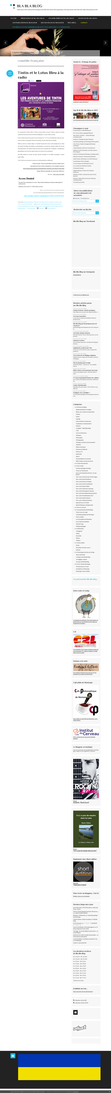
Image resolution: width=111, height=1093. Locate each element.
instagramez (44, 196)
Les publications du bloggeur (25, 23)
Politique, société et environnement (85, 442)
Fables (78, 533)
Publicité (78, 444)
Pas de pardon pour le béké (81, 363)
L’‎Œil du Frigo (79, 524)
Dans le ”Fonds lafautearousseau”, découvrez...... (86, 911)
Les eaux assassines (79, 316)
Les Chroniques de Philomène (84, 519)
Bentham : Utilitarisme (79, 915)
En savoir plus (76, 1091)
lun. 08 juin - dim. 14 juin (79, 968)
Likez (25, 196)
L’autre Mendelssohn (79, 385)
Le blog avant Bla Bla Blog (83, 557)
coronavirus (46, 206)
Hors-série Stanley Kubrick (83, 498)
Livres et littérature (81, 433)
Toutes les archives (78, 980)
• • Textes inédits (80, 543)
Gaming (78, 419)
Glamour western (78, 340)
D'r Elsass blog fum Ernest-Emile (85, 927)
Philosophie (79, 437)
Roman (78, 538)
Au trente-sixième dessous (81, 333)
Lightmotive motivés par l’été (82, 348)
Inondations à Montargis (82, 569)
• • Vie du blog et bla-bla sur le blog (84, 552)
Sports (78, 456)
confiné (52, 206)
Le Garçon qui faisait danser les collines (86, 378)
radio (56, 206)
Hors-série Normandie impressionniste (86, 493)
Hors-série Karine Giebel (82, 486)
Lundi (74, 943)
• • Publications (79, 528)
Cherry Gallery (80, 517)
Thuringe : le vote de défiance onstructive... (84, 931)
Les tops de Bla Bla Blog (82, 561)
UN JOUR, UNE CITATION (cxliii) (82, 907)
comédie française (45, 204)
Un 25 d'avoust (77, 923)
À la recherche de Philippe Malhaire (84, 355)
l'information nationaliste (80, 936)
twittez (36, 196)
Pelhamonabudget (81, 526)
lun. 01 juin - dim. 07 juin (79, 970)
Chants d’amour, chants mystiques (84, 310)
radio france (53, 204)
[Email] (75, 1012)
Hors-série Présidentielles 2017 (84, 495)
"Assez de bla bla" (80, 554)
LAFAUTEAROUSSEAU (81, 913)
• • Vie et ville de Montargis (82, 564)
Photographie (80, 440)
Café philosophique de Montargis (85, 514)
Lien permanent (51, 208)
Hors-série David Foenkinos (83, 479)
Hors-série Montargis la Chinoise (85, 491)
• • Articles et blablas (26, 204)
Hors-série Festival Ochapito (84, 481)
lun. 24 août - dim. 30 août (80, 956)
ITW (77, 430)
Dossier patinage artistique (83, 468)
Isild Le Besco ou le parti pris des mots (85, 370)
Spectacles (79, 454)
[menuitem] (14, 18)
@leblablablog (77, 275)
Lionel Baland (77, 932)
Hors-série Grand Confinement (47, 202)
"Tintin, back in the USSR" (58, 174)
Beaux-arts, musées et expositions (85, 412)
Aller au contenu (5, 1)
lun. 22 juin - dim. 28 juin (79, 963)
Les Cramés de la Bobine (82, 521)
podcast (60, 206)
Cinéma (78, 414)
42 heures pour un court (82, 566)
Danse (77, 416)
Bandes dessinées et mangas (31, 202)
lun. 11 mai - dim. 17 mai (79, 977)
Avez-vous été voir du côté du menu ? (83, 991)
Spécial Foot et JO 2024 (82, 502)
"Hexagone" (79, 531)
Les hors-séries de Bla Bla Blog (61, 18)
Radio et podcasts (81, 447)
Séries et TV (79, 451)
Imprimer (41, 208)
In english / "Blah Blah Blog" (83, 428)
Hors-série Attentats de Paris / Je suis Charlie (86, 473)
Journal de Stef (82, 943)
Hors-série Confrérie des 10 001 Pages (86, 477)
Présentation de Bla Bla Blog (32, 18)
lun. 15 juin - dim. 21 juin (79, 966)
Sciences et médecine (81, 449)
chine (31, 206)
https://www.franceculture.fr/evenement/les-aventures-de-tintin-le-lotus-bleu (43, 168)
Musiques (78, 435)
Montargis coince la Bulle (83, 571)
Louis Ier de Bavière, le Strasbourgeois (83, 927)
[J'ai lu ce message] (109, 1091)
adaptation (25, 206)
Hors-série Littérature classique (84, 488)
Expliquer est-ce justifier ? (81, 392)
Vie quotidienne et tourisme (83, 458)
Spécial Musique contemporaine (84, 505)
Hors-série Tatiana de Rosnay (84, 500)
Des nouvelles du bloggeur (52, 23)
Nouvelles (78, 536)
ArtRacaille (78, 940)
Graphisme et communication (83, 423)
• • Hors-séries (79, 466)
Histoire (78, 426)
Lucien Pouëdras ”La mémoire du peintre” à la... (85, 939)
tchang (36, 206)
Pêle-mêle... (72, 23)
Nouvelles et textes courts (83, 547)
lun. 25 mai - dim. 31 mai (79, 973)
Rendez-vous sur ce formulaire (81, 896)
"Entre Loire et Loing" (82, 512)
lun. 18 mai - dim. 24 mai (79, 975)
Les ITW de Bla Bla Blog (87, 18)
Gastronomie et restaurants (83, 421)
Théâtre (78, 540)
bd (29, 206)
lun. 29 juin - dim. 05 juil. (79, 961)
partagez (30, 196)
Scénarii (78, 550)
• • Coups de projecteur (81, 463)
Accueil (13, 18)
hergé (38, 204)
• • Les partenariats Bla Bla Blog (84, 510)
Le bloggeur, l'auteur (81, 559)
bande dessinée (22, 208)
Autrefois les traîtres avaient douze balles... (85, 935)
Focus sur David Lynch (82, 470)
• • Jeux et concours (80, 507)
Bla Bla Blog (29, 6)
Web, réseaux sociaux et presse (84, 461)
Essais (77, 545)
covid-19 (40, 206)
